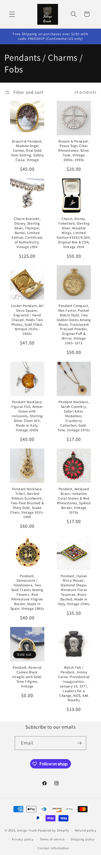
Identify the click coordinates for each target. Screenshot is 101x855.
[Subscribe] (79, 743)
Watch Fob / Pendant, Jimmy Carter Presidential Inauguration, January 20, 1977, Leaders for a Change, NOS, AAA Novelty (74, 683)
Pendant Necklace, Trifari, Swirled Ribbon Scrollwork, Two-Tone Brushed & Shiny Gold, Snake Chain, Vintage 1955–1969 (27, 503)
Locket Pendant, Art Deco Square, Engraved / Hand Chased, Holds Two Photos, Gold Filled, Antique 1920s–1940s (27, 320)
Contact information (53, 848)
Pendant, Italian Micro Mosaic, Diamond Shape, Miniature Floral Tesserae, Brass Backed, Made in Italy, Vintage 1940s (74, 590)
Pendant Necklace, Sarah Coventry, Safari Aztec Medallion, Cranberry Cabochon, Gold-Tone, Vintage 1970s (73, 416)
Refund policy (85, 830)
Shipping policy (82, 839)
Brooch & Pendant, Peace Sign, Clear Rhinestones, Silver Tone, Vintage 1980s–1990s (73, 150)
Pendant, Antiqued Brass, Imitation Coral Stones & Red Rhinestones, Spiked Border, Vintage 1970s (73, 501)
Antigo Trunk (27, 830)
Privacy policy (23, 839)
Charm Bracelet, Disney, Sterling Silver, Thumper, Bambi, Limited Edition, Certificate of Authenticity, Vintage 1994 (27, 233)
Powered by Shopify (53, 830)
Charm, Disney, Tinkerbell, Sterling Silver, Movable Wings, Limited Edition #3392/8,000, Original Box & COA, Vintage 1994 (74, 233)
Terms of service (52, 839)
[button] (12, 14)
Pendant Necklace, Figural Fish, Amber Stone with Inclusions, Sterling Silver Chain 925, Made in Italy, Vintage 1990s (27, 416)
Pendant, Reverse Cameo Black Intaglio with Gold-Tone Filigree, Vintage (27, 676)
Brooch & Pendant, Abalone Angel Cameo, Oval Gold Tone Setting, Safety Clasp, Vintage (27, 150)
